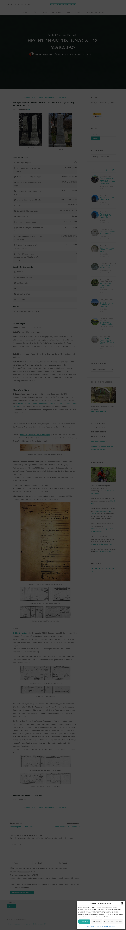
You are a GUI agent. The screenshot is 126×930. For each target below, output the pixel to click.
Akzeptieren (84, 921)
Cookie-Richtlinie (91, 926)
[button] (122, 903)
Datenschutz (100, 926)
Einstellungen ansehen (113, 921)
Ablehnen (96, 921)
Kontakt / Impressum (109, 926)
